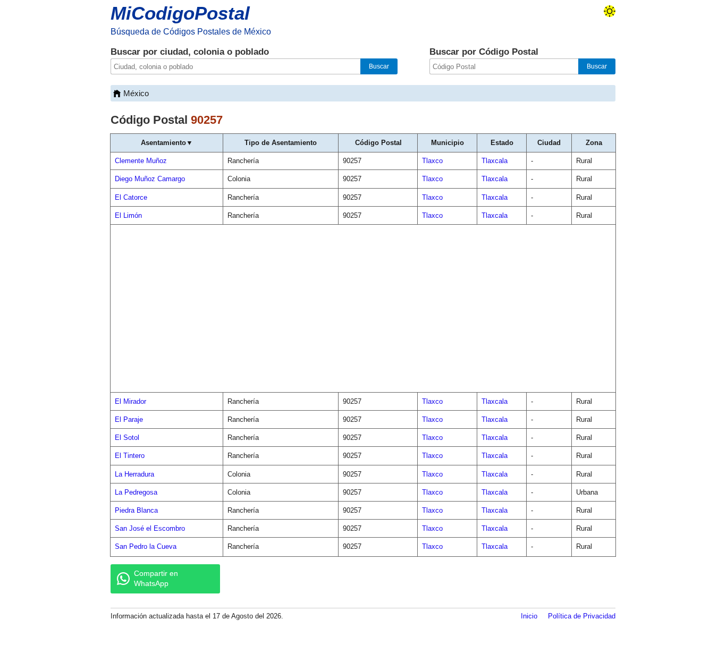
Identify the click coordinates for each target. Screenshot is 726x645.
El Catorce (131, 197)
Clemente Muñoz (141, 161)
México (136, 93)
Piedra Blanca (136, 510)
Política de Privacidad (581, 616)
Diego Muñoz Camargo (150, 179)
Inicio (529, 616)
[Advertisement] (363, 308)
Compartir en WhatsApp (156, 578)
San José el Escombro (150, 528)
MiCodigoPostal (180, 13)
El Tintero (130, 456)
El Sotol (127, 438)
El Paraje (129, 419)
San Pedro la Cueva (145, 546)
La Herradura (134, 474)
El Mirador (130, 401)
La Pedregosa (136, 492)
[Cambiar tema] (609, 11)
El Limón (128, 215)
